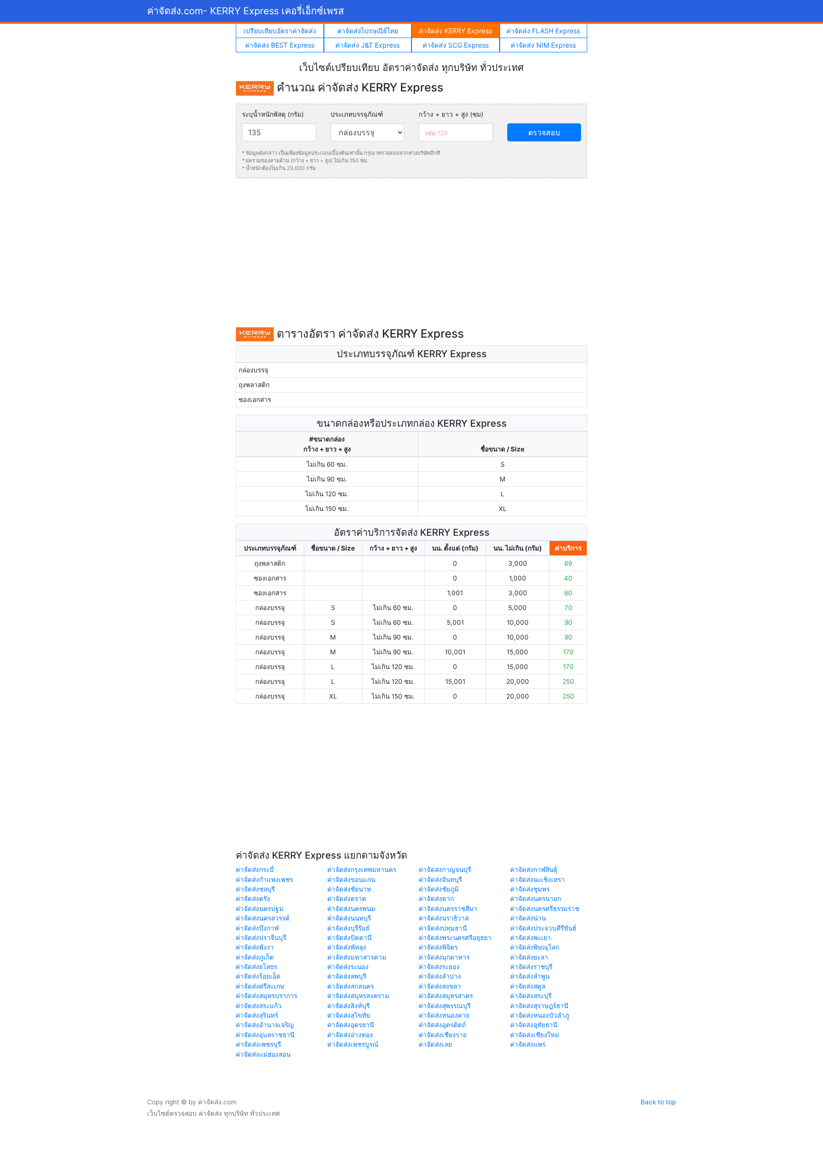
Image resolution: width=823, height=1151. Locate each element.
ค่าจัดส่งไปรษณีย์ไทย (367, 31)
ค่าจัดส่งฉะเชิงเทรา (537, 879)
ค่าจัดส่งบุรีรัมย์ (348, 928)
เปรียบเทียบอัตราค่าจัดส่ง (279, 31)
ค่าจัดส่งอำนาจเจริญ (265, 1025)
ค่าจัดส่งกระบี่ (255, 869)
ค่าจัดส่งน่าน (528, 918)
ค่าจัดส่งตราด (346, 898)
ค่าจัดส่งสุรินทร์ (257, 1015)
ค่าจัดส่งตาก (436, 898)
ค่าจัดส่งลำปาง (440, 976)
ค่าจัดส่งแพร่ (527, 1044)
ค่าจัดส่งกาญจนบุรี (445, 869)
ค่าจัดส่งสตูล (527, 986)
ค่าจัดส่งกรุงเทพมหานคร (361, 869)
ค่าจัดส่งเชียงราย (443, 1035)
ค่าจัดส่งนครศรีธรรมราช (544, 908)
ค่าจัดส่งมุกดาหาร (444, 957)
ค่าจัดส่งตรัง (253, 898)
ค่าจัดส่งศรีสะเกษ (260, 986)
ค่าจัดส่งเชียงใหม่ (534, 1035)
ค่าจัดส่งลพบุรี (346, 976)
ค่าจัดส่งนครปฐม (259, 908)
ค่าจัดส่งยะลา (529, 957)
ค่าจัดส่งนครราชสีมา (448, 908)
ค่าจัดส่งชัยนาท (349, 889)
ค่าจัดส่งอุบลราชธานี (265, 1035)
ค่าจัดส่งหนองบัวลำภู (539, 1015)
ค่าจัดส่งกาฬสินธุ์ (533, 869)
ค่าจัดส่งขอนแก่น (351, 879)
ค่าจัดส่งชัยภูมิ (439, 889)
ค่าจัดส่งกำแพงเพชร (264, 879)
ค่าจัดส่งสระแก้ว (258, 1006)
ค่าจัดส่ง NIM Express (543, 45)
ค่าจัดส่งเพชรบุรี (258, 1044)
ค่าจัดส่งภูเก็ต (255, 957)
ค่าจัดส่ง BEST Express (279, 45)
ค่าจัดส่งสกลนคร (350, 986)
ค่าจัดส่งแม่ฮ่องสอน (263, 1054)
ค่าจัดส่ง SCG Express (455, 45)
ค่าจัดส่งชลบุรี (255, 889)
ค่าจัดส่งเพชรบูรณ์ (353, 1044)
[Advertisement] (411, 253)
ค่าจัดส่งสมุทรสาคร (446, 996)
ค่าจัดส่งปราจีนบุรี (261, 937)
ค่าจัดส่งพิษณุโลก (534, 947)
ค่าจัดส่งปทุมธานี (443, 928)
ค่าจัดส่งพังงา (255, 947)
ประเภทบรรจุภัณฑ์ (357, 114)
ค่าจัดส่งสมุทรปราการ (266, 996)
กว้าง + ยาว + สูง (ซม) (451, 114)
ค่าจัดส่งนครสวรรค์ (263, 918)
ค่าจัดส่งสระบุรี (531, 996)
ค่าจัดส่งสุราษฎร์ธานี (539, 1006)
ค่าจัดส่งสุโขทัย (348, 1015)
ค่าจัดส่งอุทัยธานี (533, 1025)
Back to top (658, 1102)
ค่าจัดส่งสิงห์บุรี (348, 1006)
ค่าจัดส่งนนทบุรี (349, 918)
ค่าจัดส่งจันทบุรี (440, 879)
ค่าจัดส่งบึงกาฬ (257, 928)
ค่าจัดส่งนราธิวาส (444, 918)
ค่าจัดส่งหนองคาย (444, 1015)
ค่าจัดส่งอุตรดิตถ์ (442, 1025)
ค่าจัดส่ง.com (245, 11)
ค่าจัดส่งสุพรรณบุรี (445, 1006)
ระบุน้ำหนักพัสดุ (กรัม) (273, 114)
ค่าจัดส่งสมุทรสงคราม (358, 996)
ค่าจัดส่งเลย (435, 1044)
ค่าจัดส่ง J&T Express (367, 45)
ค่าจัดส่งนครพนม (351, 908)
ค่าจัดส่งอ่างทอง (350, 1035)
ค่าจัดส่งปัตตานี (349, 937)
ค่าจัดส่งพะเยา (530, 937)
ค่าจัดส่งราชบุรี (531, 967)
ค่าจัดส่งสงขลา (440, 986)
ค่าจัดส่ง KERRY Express (455, 31)
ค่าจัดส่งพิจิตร (438, 947)
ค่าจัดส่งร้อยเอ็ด (258, 976)
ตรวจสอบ (544, 132)
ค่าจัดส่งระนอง (348, 967)
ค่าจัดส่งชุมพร (530, 889)
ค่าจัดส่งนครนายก (535, 898)
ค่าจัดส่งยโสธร (256, 967)
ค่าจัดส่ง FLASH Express (543, 31)
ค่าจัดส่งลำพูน (530, 976)
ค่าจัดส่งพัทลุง (346, 947)
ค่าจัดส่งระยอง (439, 967)
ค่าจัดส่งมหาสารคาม (356, 957)
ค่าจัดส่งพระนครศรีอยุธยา (455, 937)
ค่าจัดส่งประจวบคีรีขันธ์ (543, 928)
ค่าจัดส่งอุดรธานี (350, 1025)
